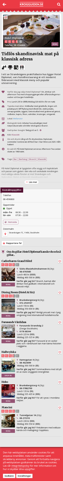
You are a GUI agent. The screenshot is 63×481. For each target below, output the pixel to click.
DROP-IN (8, 375)
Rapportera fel (14, 243)
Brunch (32, 159)
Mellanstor (18, 118)
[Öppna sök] (59, 4)
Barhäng (23, 159)
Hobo (4, 382)
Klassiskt (15, 134)
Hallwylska (8, 352)
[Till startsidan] (31, 4)
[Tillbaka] (4, 4)
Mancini (6, 407)
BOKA (55, 44)
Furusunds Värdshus (13, 322)
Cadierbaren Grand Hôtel (16, 261)
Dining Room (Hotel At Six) (18, 292)
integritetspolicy (20, 465)
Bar (15, 159)
